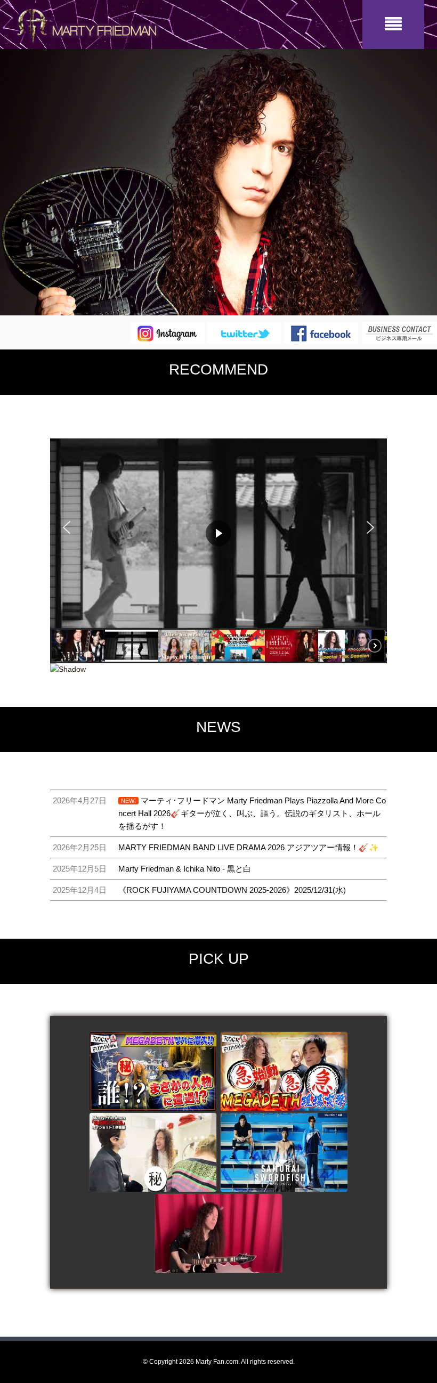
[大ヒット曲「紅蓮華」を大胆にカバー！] (218, 1234)
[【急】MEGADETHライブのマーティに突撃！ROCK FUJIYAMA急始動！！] (284, 1072)
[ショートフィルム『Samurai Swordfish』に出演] (284, 1153)
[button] (66, 527)
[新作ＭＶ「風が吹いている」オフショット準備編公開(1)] (153, 1153)
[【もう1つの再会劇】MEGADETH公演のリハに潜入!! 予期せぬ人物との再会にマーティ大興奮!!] (153, 1072)
